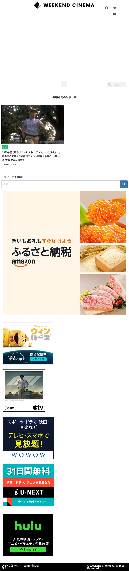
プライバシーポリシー (10, 567)
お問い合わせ (31, 565)
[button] (64, 84)
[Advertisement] (64, 49)
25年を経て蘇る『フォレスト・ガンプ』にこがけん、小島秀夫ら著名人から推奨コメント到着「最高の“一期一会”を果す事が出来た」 (31, 156)
